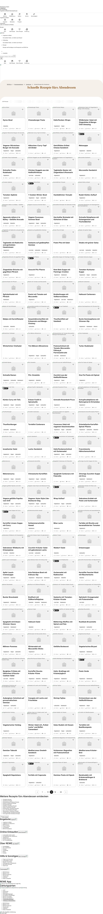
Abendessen (28, 84)
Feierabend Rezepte (7, 804)
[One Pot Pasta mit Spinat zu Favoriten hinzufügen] (98, 364)
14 (55, 792)
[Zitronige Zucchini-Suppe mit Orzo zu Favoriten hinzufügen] (98, 463)
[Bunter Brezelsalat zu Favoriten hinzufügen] (22, 586)
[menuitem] (5, 15)
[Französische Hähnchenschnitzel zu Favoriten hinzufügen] (98, 438)
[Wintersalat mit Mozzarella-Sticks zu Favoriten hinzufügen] (48, 636)
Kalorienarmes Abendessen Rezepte (11, 808)
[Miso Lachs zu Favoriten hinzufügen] (73, 512)
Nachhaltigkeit (6, 846)
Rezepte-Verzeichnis (7, 861)
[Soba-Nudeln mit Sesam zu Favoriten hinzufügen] (73, 714)
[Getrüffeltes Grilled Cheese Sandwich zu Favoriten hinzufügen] (73, 135)
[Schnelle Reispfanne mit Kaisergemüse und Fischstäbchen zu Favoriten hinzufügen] (98, 206)
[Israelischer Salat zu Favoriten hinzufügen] (22, 438)
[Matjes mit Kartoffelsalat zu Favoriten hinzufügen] (22, 308)
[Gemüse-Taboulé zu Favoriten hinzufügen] (22, 740)
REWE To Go (6, 873)
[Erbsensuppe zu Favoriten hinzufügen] (98, 537)
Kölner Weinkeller (7, 878)
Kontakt (4, 853)
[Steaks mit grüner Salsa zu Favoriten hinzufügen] (98, 232)
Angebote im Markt (7, 822)
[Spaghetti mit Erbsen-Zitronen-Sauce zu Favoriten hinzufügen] (22, 611)
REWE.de (9, 84)
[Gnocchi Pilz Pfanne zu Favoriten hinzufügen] (48, 259)
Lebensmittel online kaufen (9, 835)
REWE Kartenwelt (7, 874)
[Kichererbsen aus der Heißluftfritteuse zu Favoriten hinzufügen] (98, 687)
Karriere (4, 849)
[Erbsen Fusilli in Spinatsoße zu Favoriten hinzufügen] (48, 389)
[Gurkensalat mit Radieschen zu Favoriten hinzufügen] (73, 562)
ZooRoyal (5, 877)
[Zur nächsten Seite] (65, 792)
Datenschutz (5, 891)
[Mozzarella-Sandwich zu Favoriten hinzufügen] (98, 159)
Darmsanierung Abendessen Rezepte (11, 802)
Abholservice (6, 837)
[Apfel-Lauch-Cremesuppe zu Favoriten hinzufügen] (22, 562)
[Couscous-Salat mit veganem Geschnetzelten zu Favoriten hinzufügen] (73, 414)
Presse (4, 851)
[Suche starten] (14, 56)
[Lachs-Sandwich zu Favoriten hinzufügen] (48, 438)
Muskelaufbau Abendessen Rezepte (11, 811)
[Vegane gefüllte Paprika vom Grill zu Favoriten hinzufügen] (22, 488)
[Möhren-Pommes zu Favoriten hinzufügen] (22, 636)
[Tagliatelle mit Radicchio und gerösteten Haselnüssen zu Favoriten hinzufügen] (22, 232)
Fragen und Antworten (8, 859)
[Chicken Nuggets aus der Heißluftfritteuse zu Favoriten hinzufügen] (48, 159)
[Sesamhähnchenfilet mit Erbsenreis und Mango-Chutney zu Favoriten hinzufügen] (48, 308)
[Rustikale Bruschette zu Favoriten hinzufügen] (98, 611)
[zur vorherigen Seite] (37, 792)
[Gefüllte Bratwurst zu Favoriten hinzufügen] (73, 636)
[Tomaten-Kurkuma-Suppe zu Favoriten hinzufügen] (98, 259)
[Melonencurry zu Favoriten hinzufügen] (22, 463)
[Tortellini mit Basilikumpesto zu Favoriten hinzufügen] (98, 714)
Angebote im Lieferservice (9, 823)
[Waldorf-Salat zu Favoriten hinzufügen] (73, 537)
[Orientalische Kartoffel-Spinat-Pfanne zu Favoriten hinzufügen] (98, 414)
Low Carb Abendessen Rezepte (10, 809)
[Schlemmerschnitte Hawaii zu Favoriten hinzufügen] (48, 512)
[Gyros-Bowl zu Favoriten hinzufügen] (22, 109)
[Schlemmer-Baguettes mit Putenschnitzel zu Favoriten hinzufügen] (73, 740)
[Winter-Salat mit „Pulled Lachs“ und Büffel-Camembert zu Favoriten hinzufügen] (48, 714)
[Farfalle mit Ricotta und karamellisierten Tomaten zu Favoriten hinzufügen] (98, 512)
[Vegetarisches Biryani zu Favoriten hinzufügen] (98, 636)
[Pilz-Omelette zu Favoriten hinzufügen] (48, 364)
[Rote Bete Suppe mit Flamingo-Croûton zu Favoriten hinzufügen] (73, 259)
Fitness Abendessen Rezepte (9, 807)
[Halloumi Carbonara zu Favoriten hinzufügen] (98, 283)
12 (48, 792)
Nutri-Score (5, 865)
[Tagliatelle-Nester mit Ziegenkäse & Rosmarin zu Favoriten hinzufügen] (73, 159)
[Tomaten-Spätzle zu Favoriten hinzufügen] (22, 184)
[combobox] (6, 56)
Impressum (5, 892)
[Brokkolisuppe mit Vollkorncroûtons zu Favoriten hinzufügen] (73, 283)
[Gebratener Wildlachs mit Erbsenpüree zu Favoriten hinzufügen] (22, 537)
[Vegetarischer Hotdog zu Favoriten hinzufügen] (22, 714)
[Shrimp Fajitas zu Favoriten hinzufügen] (73, 687)
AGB (4, 890)
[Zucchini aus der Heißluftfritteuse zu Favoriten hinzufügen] (73, 364)
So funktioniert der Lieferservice (10, 836)
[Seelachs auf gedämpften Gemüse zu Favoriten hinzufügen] (48, 232)
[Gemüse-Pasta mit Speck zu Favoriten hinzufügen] (73, 764)
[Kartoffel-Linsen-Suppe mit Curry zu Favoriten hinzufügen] (22, 512)
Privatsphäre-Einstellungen (9, 895)
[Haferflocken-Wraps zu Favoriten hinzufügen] (73, 109)
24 (61, 792)
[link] (53, 37)
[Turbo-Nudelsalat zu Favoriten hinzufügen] (98, 335)
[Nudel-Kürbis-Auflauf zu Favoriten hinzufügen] (98, 184)
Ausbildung (5, 850)
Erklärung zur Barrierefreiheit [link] (9, 900)
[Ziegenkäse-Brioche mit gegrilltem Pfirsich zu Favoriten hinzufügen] (22, 259)
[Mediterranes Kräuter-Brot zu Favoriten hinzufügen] (98, 740)
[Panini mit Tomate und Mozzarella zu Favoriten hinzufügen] (48, 283)
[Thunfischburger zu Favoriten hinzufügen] (22, 414)
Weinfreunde (5, 875)
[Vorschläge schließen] (1, 58)
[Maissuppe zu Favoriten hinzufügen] (98, 135)
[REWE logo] (2, 33)
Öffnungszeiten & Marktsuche (9, 863)
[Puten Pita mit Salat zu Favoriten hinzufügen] (73, 232)
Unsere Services (6, 826)
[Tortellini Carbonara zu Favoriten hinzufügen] (48, 414)
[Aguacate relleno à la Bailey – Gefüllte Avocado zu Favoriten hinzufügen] (22, 206)
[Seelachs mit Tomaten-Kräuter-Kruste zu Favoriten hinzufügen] (73, 586)
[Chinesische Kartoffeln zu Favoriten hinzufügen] (48, 463)
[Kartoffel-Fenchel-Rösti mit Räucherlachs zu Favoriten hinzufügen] (98, 562)
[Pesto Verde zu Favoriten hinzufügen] (98, 660)
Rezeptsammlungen (18, 84)
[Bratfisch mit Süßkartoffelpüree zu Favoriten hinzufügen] (48, 586)
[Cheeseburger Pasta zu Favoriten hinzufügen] (48, 109)
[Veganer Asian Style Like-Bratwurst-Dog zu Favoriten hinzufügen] (48, 488)
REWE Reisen (6, 872)
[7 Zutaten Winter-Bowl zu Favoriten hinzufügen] (48, 184)
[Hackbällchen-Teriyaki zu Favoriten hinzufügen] (73, 184)
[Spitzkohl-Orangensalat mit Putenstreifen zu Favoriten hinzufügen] (98, 586)
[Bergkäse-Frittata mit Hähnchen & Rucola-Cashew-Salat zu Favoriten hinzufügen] (22, 660)
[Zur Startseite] (5, 2)
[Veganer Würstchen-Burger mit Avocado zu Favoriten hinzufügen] (22, 135)
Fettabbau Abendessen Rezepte (10, 806)
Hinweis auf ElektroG (8, 897)
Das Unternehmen (7, 847)
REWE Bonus (6, 824)
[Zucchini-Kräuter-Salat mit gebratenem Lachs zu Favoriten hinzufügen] (48, 537)
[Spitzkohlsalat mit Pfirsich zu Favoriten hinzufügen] (22, 283)
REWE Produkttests (7, 828)
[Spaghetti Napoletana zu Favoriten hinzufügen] (22, 764)
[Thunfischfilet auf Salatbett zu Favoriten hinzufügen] (73, 308)
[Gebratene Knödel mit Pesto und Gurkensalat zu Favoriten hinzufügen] (98, 488)
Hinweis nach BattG (7, 896)
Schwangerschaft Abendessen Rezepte (11, 813)
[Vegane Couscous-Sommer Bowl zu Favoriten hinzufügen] (48, 206)
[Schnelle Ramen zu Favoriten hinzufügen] (22, 364)
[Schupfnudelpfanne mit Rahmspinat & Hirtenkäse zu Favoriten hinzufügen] (98, 389)
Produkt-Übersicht (7, 838)
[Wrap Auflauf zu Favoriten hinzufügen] (73, 488)
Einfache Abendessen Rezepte (9, 803)
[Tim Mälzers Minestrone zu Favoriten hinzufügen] (48, 335)
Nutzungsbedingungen (8, 894)
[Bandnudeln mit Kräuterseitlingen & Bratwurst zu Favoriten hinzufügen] (98, 764)
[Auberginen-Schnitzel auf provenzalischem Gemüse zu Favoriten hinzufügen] (22, 687)
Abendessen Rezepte (7, 800)
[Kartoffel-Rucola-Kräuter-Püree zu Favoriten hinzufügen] (48, 660)
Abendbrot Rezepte (7, 799)
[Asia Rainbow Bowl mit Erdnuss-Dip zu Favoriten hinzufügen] (48, 562)
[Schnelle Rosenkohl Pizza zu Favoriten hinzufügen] (73, 389)
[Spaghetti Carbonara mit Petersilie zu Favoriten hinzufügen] (73, 463)
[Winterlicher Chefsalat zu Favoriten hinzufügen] (22, 335)
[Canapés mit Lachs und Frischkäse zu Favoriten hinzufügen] (48, 687)
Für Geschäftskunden (7, 840)
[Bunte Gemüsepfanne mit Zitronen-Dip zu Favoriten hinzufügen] (98, 308)
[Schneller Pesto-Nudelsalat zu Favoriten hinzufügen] (22, 159)
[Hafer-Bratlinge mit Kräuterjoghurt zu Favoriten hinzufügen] (73, 660)
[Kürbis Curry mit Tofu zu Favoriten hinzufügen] (22, 389)
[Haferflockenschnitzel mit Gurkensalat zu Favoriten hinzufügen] (73, 438)
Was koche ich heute (7, 864)
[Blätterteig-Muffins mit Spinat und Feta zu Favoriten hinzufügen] (73, 611)
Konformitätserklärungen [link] (8, 899)
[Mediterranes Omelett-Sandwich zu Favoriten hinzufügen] (48, 740)
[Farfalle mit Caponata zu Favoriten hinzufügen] (48, 764)
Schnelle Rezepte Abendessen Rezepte (11, 812)
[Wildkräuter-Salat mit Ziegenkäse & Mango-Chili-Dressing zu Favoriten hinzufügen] (98, 109)
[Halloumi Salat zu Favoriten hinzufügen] (48, 611)
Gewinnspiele (6, 827)
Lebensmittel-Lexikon (8, 860)
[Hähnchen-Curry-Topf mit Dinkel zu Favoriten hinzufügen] (48, 135)
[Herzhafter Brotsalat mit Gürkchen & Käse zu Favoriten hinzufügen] (73, 206)
